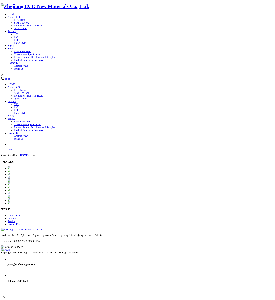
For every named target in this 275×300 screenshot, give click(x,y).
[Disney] (9, 187)
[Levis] (9, 180)
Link (10, 149)
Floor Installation (22, 51)
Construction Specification (27, 54)
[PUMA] (9, 196)
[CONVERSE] (9, 168)
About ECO (14, 17)
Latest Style (20, 42)
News (11, 45)
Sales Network (21, 22)
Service (11, 48)
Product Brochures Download (29, 60)
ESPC (17, 40)
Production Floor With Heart (28, 25)
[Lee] (9, 184)
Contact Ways (21, 65)
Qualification (20, 28)
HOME (11, 14)
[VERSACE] (9, 177)
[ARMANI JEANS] (9, 171)
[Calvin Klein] (9, 174)
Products (12, 31)
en (9, 78)
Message (18, 68)
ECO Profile (20, 19)
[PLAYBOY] (9, 200)
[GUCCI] (9, 193)
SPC (16, 34)
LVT (16, 37)
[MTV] (9, 190)
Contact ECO (14, 63)
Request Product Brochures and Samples (34, 57)
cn (6, 78)
